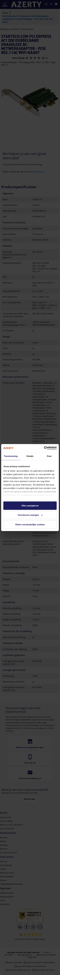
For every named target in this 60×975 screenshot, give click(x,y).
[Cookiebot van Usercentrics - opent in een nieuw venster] (44, 448)
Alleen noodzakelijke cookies (30, 524)
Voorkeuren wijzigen (28, 515)
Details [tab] (30, 456)
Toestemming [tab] (11, 456)
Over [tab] (49, 456)
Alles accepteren (30, 505)
